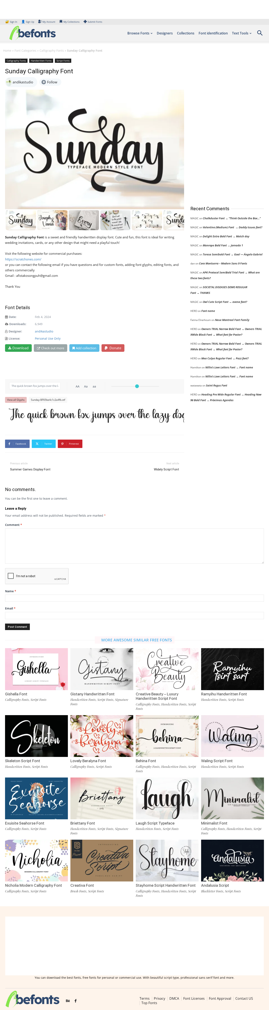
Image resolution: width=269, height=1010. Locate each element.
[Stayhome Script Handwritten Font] (167, 860)
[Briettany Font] (101, 798)
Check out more (52, 348)
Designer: (15, 331)
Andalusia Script (215, 885)
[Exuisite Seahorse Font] (36, 798)
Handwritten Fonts (41, 60)
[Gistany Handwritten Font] (101, 669)
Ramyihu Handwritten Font (224, 694)
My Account (48, 21)
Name (10, 591)
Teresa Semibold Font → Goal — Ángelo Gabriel (232, 254)
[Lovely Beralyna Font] (101, 736)
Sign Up (27, 21)
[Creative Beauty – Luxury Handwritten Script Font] (167, 669)
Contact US (244, 998)
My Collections (71, 21)
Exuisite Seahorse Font (24, 823)
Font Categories (25, 51)
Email (10, 608)
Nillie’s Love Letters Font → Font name (229, 367)
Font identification (213, 33)
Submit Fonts (95, 21)
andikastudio (44, 331)
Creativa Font (82, 885)
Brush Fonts (78, 891)
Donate (115, 348)
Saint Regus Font (216, 385)
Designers (165, 33)
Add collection (86, 348)
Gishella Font (16, 694)
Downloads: (17, 324)
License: (14, 338)
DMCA (174, 998)
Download (20, 348)
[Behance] (68, 1001)
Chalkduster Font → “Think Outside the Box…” (232, 218)
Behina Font (146, 761)
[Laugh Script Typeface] (167, 798)
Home (7, 51)
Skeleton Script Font (22, 761)
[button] (260, 34)
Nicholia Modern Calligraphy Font (33, 885)
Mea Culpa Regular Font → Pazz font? (225, 358)
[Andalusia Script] (232, 860)
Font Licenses (194, 998)
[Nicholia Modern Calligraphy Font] (36, 860)
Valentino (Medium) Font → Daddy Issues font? (232, 227)
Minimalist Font (214, 823)
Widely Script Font (166, 469)
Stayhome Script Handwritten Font (166, 885)
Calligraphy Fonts (52, 51)
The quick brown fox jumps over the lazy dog (96, 415)
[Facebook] (75, 1001)
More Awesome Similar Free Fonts (136, 639)
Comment (13, 525)
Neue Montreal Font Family (232, 320)
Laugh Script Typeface (155, 823)
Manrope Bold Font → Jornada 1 (223, 245)
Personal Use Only (48, 338)
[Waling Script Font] (232, 736)
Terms (145, 998)
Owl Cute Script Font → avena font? (225, 302)
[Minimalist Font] (232, 798)
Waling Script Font (217, 761)
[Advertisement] (221, 128)
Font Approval (220, 998)
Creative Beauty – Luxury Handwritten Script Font (157, 696)
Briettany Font (82, 823)
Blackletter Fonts (212, 891)
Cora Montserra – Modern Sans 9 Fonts (223, 263)
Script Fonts (63, 60)
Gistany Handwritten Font (92, 694)
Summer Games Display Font (30, 469)
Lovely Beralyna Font (88, 761)
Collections (185, 33)
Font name (208, 311)
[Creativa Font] (101, 860)
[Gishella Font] (36, 669)
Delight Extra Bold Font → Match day (226, 236)
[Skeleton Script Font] (36, 736)
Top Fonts (149, 1003)
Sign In (11, 21)
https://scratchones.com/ (23, 259)
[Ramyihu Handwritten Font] (232, 669)
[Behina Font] (167, 736)
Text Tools (240, 33)
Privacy (159, 998)
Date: (12, 317)
